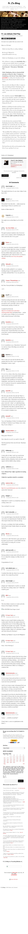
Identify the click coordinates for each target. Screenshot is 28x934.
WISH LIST (20, 22)
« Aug (4, 763)
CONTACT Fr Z (8, 18)
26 (23, 761)
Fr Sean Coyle (9, 615)
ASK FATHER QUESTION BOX (6, 19)
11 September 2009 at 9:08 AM (12, 484)
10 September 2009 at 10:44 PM (12, 392)
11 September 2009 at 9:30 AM (12, 551)
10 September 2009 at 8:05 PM (12, 244)
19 (23, 759)
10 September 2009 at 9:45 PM (12, 323)
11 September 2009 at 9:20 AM (12, 513)
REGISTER (14, 18)
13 (4, 759)
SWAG (11, 24)
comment (7, 851)
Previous (5, 175)
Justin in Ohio (9, 483)
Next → (24, 175)
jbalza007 (8, 416)
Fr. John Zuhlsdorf (19, 35)
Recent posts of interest (5, 177)
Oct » (24, 763)
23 (14, 761)
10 (17, 758)
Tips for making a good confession (20, 24)
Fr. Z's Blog (14, 3)
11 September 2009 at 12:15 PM (12, 570)
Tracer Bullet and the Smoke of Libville (17, 25)
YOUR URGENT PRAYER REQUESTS (15, 21)
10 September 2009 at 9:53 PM (12, 341)
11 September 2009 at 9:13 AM (12, 497)
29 (10, 762)
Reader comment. (11, 854)
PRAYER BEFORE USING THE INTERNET (9, 22)
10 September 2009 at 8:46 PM (12, 266)
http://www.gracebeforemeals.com (9, 488)
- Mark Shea (5, 857)
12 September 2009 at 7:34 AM (12, 675)
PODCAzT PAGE (4, 21)
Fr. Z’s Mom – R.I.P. (18, 27)
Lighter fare (16, 171)
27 (4, 762)
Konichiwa (8, 322)
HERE (24, 801)
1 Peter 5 (11, 842)
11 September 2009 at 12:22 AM (12, 417)
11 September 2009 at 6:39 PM (12, 597)
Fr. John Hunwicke (21, 788)
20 (4, 761)
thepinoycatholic (10, 430)
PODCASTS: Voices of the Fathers (7, 27)
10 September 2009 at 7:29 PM (12, 200)
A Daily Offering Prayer (5, 24)
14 (7, 759)
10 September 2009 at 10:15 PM (12, 356)
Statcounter (15, 872)
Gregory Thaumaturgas (12, 280)
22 (10, 761)
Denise (7, 242)
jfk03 (7, 595)
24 (17, 761)
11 (20, 758)
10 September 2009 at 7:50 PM (12, 229)
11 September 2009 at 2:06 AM (12, 432)
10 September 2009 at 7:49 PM (12, 217)
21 (7, 761)
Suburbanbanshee (10, 673)
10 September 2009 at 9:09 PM (12, 296)
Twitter (11, 830)
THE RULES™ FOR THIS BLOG (19, 19)
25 (20, 761)
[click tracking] (14, 875)
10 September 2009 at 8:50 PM (12, 282)
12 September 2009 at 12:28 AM (12, 642)
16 (14, 759)
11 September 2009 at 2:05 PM (12, 582)
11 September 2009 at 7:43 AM (12, 468)
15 (10, 759)
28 (7, 762)
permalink (14, 172)
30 (14, 762)
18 (20, 759)
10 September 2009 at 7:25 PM (12, 188)
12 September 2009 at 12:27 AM (12, 617)
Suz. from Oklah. (10, 228)
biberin (7, 534)
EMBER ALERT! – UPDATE (21, 177)
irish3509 (8, 391)
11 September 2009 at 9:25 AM (12, 535)
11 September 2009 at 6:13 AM (12, 452)
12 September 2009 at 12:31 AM (12, 653)
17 (17, 759)
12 (23, 758)
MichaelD (8, 264)
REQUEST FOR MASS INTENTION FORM (9, 28)
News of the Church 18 (5, 25)
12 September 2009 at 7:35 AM (12, 714)
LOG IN (2, 18)
